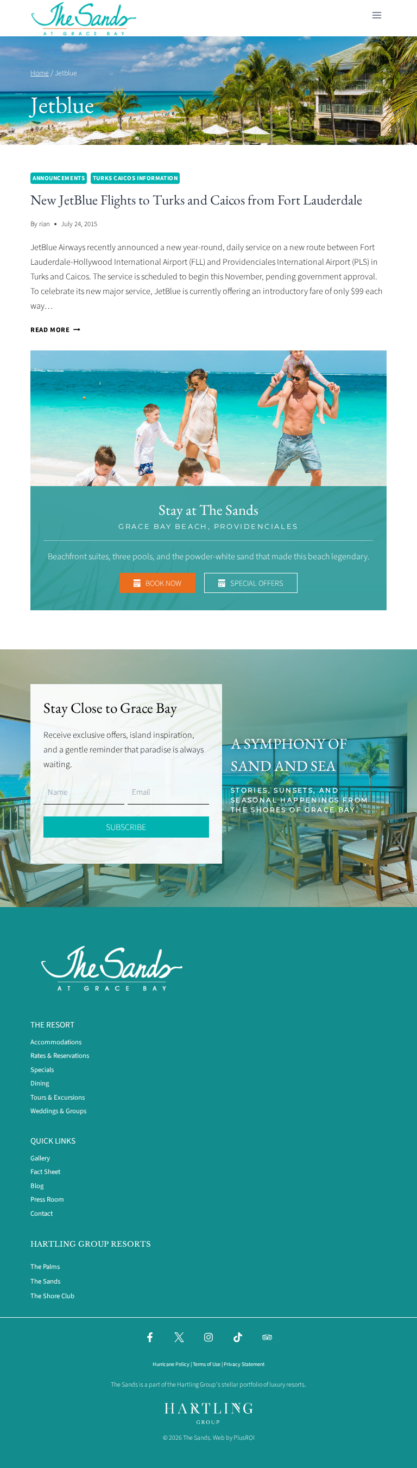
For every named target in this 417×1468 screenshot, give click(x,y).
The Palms (45, 1267)
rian (44, 224)
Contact (41, 1213)
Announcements (59, 178)
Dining (39, 1083)
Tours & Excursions (57, 1097)
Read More (55, 330)
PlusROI (244, 1438)
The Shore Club (52, 1296)
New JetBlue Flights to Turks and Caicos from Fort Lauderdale (196, 199)
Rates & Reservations (59, 1056)
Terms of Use (206, 1364)
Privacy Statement (244, 1364)
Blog (36, 1186)
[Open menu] (377, 13)
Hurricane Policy (171, 1364)
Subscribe (126, 827)
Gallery (40, 1158)
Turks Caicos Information (135, 178)
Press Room (47, 1199)
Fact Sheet (45, 1172)
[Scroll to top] (380, 1453)
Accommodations (55, 1042)
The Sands (45, 1281)
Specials (42, 1070)
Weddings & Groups (58, 1111)
